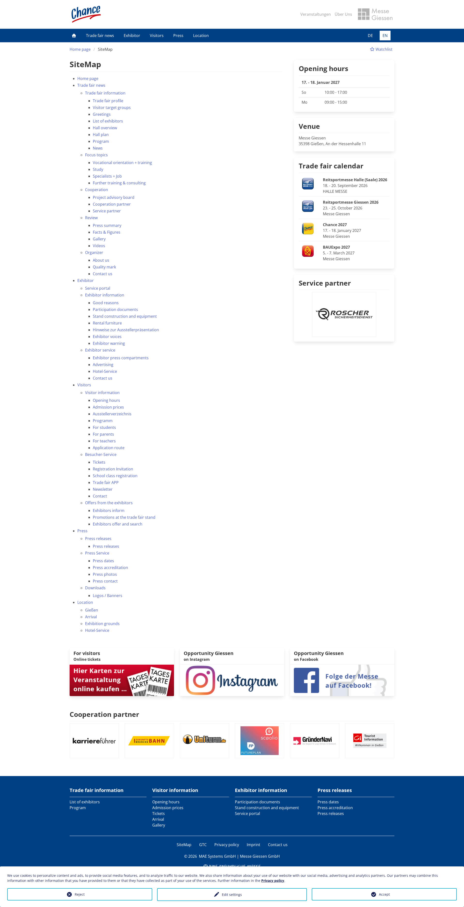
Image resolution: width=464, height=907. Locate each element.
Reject (80, 894)
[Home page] (74, 35)
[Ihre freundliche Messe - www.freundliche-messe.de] (232, 866)
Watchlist (383, 49)
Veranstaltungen (315, 14)
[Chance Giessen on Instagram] (232, 680)
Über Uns (343, 14)
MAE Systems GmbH (217, 856)
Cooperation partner (104, 714)
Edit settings (232, 894)
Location (201, 35)
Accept (384, 894)
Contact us (278, 844)
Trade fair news (100, 35)
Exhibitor (132, 35)
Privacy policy (226, 844)
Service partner (325, 283)
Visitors (157, 35)
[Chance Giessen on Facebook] (342, 680)
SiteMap (184, 844)
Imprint (253, 844)
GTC (203, 844)
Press (178, 35)
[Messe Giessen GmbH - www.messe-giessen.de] (375, 14)
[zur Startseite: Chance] (86, 14)
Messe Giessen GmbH (260, 856)
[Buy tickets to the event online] (122, 680)
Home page (80, 49)
